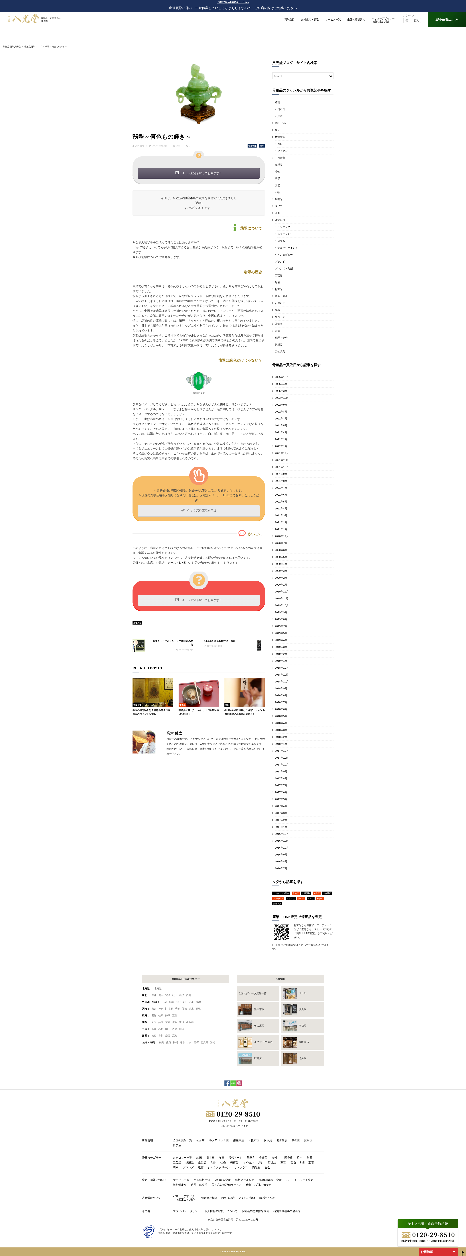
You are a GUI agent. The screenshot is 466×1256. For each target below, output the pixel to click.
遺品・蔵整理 (199, 1184)
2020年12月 (282, 536)
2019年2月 (281, 653)
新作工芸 (280, 316)
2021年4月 (281, 508)
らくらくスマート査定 (299, 1179)
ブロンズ (188, 1167)
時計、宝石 (281, 123)
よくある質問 (246, 1197)
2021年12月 (282, 453)
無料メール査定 (244, 1179)
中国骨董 (252, 146)
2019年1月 (281, 660)
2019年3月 (281, 646)
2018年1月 (281, 743)
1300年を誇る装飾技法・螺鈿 (219, 641)
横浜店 (320, 898)
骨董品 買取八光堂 (12, 46)
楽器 (277, 185)
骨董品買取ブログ (33, 46)
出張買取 (137, 623)
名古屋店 (327, 893)
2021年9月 (281, 473)
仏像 (223, 1162)
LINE (182, 562)
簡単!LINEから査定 (270, 1179)
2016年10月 (282, 847)
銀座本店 (190, 198)
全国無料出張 (202, 1179)
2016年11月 (281, 840)
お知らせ (280, 303)
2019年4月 (281, 640)
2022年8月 (281, 411)
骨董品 (279, 289)
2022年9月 (281, 404)
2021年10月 (282, 467)
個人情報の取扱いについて (221, 1211)
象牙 (277, 130)
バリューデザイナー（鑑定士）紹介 (185, 1198)
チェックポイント (287, 247)
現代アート (281, 206)
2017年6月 (281, 792)
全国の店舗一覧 (182, 1140)
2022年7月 (281, 418)
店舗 (135, 562)
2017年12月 (282, 750)
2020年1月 (281, 584)
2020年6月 (281, 550)
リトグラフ (241, 1167)
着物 (277, 171)
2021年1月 (281, 529)
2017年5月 (281, 799)
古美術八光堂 (193, 557)
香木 (299, 1157)
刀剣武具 (280, 351)
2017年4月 (281, 806)
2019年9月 (281, 612)
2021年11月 (281, 460)
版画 (201, 1167)
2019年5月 (281, 633)
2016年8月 (281, 861)
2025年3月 (281, 390)
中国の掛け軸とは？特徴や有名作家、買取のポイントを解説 (153, 712)
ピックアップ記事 (281, 893)
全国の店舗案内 (356, 19)
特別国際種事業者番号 (287, 1211)
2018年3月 (281, 730)
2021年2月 (281, 522)
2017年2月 (281, 820)
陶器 (277, 310)
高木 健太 (139, 146)
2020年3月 (281, 570)
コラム (281, 240)
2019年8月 (281, 619)
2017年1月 (281, 826)
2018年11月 (281, 674)
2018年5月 (281, 716)
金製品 (279, 164)
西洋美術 (280, 137)
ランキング (283, 226)
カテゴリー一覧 (182, 1157)
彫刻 (213, 1162)
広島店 (311, 898)
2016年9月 (281, 854)
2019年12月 (282, 591)
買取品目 (289, 19)
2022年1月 (281, 446)
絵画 (277, 102)
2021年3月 (281, 515)
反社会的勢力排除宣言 (255, 1211)
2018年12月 (282, 667)
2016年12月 (282, 833)
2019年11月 (281, 598)
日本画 (281, 109)
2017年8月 (281, 778)
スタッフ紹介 (285, 233)
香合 (267, 1167)
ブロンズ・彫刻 (284, 268)
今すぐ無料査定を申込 (201, 510)
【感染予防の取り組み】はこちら (233, 2)
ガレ (280, 143)
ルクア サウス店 (219, 1140)
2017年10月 (282, 764)
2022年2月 (281, 439)
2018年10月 (282, 681)
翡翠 (262, 146)
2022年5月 (281, 425)
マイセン (282, 150)
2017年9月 (281, 771)
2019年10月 (282, 605)
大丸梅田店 (278, 898)
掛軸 (227, 705)
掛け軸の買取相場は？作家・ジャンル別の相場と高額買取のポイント (244, 712)
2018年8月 (281, 695)
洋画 (280, 116)
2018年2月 (281, 736)
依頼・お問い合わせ (258, 1184)
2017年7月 (281, 785)
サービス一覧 (333, 19)
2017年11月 (281, 757)
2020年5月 (281, 557)
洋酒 (277, 282)
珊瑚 (277, 213)
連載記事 (280, 220)
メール (171, 562)
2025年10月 (282, 377)
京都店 (296, 893)
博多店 (317, 893)
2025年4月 (281, 383)
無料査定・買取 (310, 19)
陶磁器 (256, 1167)
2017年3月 (281, 813)
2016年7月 (281, 868)
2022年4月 (281, 432)
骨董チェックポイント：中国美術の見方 (173, 643)
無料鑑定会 (180, 1184)
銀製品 (279, 199)
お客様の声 (228, 1197)
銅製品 (279, 344)
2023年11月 (281, 397)
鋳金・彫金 (281, 296)
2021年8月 (281, 480)
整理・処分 (281, 337)
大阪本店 (291, 898)
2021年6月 (281, 494)
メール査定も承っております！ (201, 173)
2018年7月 (281, 702)
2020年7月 (281, 543)
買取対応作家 (266, 1197)
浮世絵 (272, 1162)
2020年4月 (281, 563)
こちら (302, 944)
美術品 (234, 1162)
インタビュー (285, 254)
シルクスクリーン (219, 1167)
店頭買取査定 (222, 1179)
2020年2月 (281, 577)
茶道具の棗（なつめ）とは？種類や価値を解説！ (199, 712)
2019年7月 (281, 626)
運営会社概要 (209, 1197)
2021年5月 (281, 501)
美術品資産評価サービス (227, 1184)
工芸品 (279, 275)
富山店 (301, 898)
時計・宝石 (307, 1162)
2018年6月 (281, 709)
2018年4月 (281, 723)
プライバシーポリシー (186, 1211)
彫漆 (277, 330)
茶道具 (182, 705)
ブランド (280, 261)
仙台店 (200, 1140)
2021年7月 (281, 487)
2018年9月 (281, 688)
